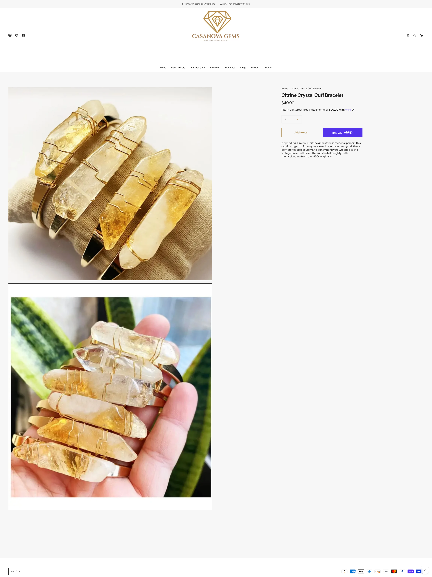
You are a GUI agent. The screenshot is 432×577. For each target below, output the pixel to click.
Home (284, 88)
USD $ (14, 571)
